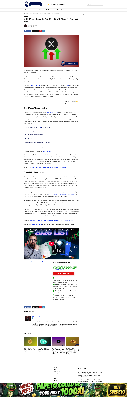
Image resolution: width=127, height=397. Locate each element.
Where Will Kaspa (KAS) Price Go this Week (43, 349)
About (55, 369)
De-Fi (47, 10)
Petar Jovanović (32, 25)
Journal (30, 13)
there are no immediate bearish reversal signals (61, 194)
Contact (55, 367)
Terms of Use (57, 373)
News (26, 10)
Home (25, 13)
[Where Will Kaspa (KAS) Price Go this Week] (44, 338)
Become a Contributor (58, 376)
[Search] (101, 4)
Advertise (56, 378)
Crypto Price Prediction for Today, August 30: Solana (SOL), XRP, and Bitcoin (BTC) (58, 351)
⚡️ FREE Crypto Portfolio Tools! (56, 4)
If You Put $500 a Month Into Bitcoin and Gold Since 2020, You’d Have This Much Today (72, 351)
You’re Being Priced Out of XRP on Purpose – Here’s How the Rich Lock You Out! (51, 220)
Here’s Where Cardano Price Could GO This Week (30, 349)
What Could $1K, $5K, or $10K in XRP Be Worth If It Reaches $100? (48, 168)
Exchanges (33, 10)
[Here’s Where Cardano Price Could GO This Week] (30, 338)
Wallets (41, 10)
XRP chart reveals (35, 85)
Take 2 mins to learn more (58, 269)
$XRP (39, 127)
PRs (58, 10)
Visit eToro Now (63, 273)
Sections (63, 10)
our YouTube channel (36, 224)
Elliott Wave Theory (51, 112)
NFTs (52, 10)
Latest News (31, 311)
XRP (67, 85)
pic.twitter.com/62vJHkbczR (55, 147)
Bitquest (55, 380)
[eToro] (38, 262)
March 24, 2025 (47, 151)
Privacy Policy (56, 371)
